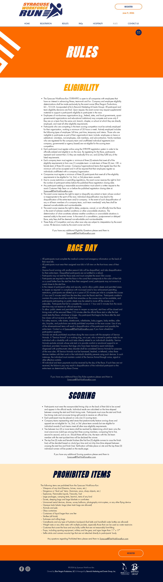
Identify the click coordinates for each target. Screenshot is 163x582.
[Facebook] (21, 568)
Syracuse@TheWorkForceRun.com (80, 233)
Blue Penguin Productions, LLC (65, 571)
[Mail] (139, 32)
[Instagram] (27, 568)
